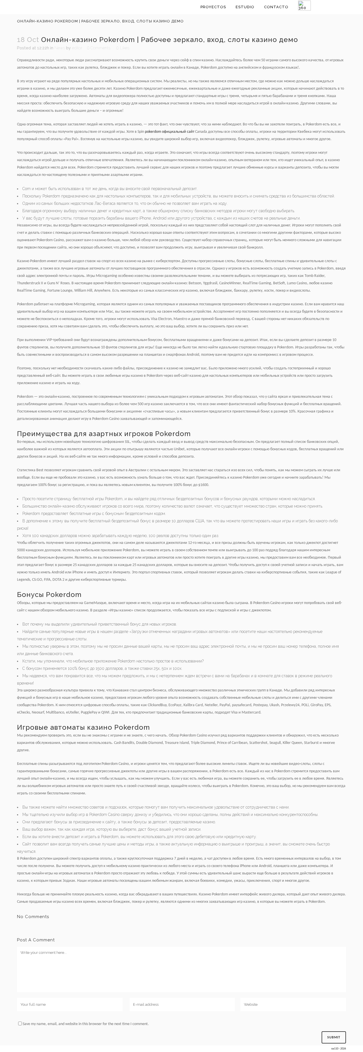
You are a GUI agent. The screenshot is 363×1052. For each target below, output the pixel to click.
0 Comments (98, 48)
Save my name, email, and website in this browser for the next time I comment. (86, 1024)
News (59, 48)
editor (77, 48)
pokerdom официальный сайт (169, 132)
